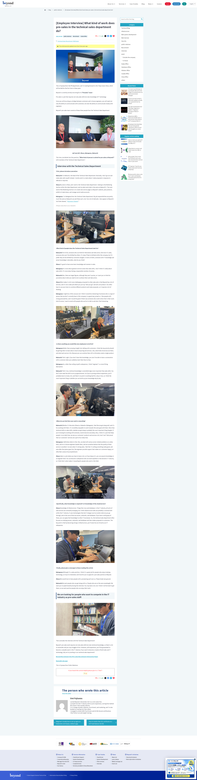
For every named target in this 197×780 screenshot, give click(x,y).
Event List (114, 763)
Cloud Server (100, 757)
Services (122, 4)
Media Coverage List (117, 761)
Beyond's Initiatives (132, 754)
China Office (124, 77)
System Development (78, 759)
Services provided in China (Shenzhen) (83, 766)
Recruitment (76, 36)
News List (114, 757)
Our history (60, 766)
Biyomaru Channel (72, 201)
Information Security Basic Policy (58, 775)
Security (123, 41)
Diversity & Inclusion (131, 757)
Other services (100, 761)
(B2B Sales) (76, 41)
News (150, 4)
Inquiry (168, 4)
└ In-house (124, 60)
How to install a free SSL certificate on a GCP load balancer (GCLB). (100, 723)
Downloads (176, 4)
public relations (67, 36)
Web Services (125, 38)
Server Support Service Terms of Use (36, 775)
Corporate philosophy (63, 759)
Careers (159, 4)
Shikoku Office (125, 70)
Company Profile (61, 757)
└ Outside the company (128, 57)
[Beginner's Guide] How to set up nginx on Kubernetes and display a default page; (68, 723)
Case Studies (134, 4)
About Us (111, 4)
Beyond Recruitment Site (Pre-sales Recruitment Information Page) (77, 657)
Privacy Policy (73, 775)
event (123, 54)
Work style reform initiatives (133, 759)
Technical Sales (62, 41)
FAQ (184, 4)
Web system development (128, 34)
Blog (143, 4)
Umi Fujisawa (76, 698)
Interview (124, 51)
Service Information (79, 754)
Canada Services (77, 763)
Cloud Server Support (78, 757)
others (123, 80)
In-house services (77, 761)
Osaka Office (84, 36)
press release (115, 759)
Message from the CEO (63, 761)
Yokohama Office (126, 67)
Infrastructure (125, 31)
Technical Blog (125, 28)
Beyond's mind (61, 763)
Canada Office (125, 74)
